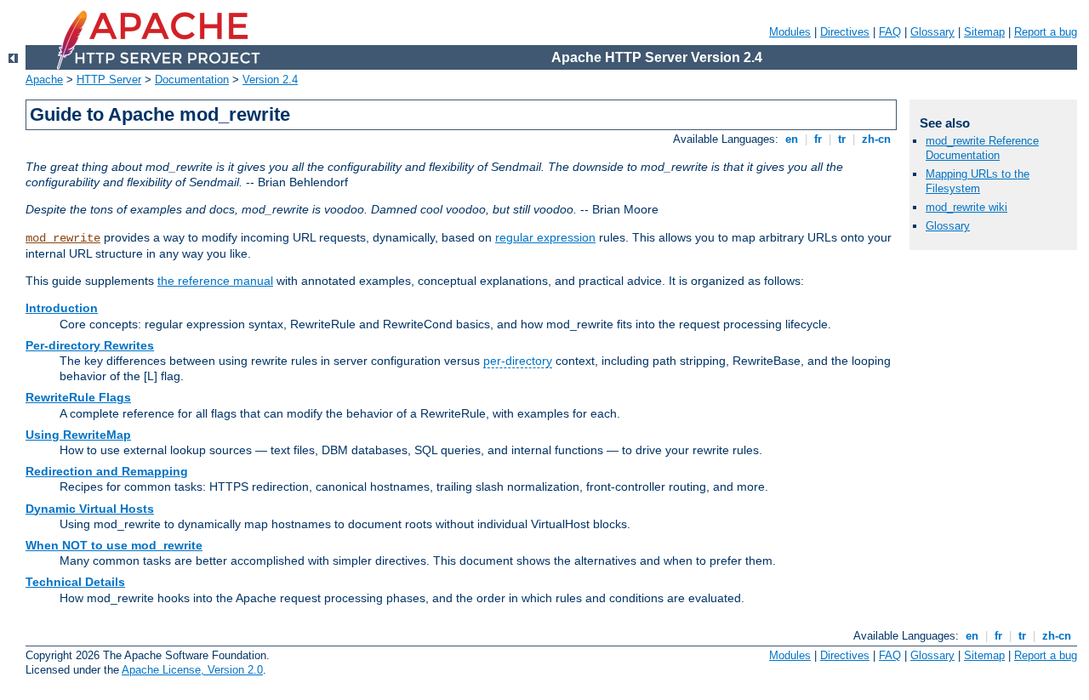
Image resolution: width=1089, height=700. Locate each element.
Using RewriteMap (78, 434)
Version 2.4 (270, 79)
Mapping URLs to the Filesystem (977, 181)
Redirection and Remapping (107, 471)
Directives (844, 32)
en (791, 139)
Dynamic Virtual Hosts (90, 508)
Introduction (62, 308)
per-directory (517, 360)
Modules (790, 32)
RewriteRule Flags (78, 397)
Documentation (192, 79)
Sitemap (984, 32)
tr (842, 139)
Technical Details (75, 582)
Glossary (932, 32)
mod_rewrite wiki (966, 207)
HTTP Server (109, 79)
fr (818, 139)
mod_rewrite (63, 238)
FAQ (890, 32)
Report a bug (1045, 32)
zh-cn (876, 139)
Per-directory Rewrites (90, 345)
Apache (44, 79)
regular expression (545, 237)
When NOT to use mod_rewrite (114, 545)
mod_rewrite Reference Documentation (982, 148)
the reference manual (215, 280)
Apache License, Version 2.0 (192, 669)
